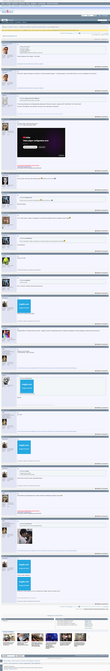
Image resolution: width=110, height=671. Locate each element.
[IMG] (86, 623)
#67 (107, 212)
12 (91, 33)
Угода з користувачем (101, 655)
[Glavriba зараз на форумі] (6, 261)
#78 (107, 490)
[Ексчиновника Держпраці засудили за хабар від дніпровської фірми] (66, 641)
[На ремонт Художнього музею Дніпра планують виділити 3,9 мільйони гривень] (80, 641)
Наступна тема (59, 615)
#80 (107, 555)
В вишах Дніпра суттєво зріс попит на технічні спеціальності (8, 643)
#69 (107, 253)
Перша (71, 33)
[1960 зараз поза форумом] (4, 359)
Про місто (22, 3)
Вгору (107, 609)
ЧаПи (3, 22)
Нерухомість (16, 6)
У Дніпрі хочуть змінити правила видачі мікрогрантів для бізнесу (22, 643)
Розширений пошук (105, 22)
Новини (8, 3)
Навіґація (24, 22)
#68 (107, 233)
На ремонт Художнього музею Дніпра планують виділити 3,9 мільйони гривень (79, 644)
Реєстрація (105, 15)
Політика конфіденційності (25, 663)
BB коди (87, 620)
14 (95, 33)
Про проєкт (6, 669)
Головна (5, 660)
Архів (95, 655)
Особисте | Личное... (13, 27)
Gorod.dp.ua (5, 1)
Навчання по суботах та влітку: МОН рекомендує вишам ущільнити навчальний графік (37, 644)
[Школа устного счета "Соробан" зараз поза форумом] (6, 50)
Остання (105, 33)
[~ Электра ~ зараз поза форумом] (6, 334)
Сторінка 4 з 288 (64, 33)
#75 (107, 410)
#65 (107, 173)
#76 (107, 436)
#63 (107, 93)
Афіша (3, 3)
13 (93, 33)
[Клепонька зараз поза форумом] (6, 200)
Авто (11, 6)
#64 (107, 119)
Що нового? (11, 20)
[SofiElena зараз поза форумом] (5, 101)
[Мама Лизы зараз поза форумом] (4, 303)
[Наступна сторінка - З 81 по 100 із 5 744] (102, 33)
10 (87, 33)
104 (99, 33)
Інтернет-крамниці (52, 3)
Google (6, 620)
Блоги (31, 6)
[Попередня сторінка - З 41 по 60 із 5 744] (74, 33)
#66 (107, 192)
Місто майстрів (25, 6)
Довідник (33, 3)
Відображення (104, 39)
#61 (107, 41)
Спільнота (11, 22)
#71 (107, 295)
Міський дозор (37, 6)
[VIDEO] (86, 625)
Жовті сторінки (5, 6)
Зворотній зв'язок (78, 655)
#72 (107, 326)
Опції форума (18, 22)
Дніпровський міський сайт (88, 655)
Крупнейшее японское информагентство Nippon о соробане (30, 64)
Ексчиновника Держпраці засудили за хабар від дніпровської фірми (65, 643)
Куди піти (15, 3)
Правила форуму (88, 628)
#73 (107, 346)
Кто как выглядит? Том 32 (11, 36)
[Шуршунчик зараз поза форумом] (5, 181)
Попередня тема (51, 615)
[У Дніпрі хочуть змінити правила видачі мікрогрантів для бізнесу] (23, 641)
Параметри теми (97, 39)
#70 (107, 275)
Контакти (6, 663)
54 (97, 33)
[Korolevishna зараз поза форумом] (6, 220)
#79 (107, 518)
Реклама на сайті (13, 669)
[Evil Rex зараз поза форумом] (6, 381)
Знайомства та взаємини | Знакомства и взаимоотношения (33, 27)
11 (89, 33)
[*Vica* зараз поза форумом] (5, 126)
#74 (107, 373)
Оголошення (42, 3)
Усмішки (87, 622)
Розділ (4, 20)
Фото (28, 3)
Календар (7, 22)
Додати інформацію (36, 663)
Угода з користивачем (13, 663)
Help (100, 15)
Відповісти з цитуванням (102, 66)
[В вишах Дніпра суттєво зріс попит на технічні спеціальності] (9, 641)
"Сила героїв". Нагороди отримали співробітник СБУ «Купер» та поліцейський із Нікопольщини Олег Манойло (51, 645)
